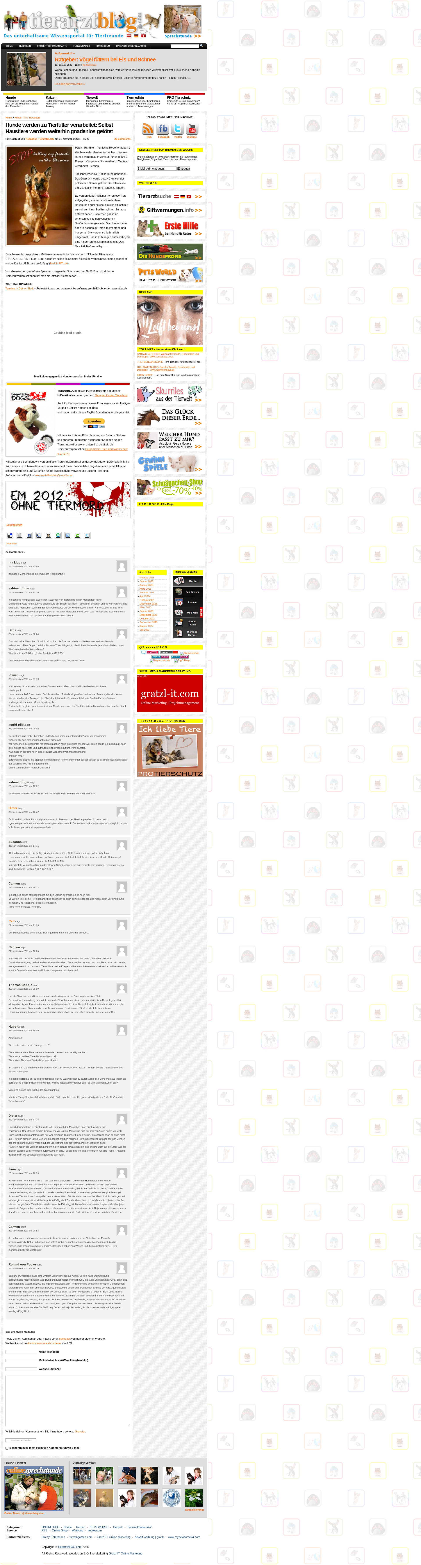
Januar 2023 (146, 611)
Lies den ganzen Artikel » (70, 84)
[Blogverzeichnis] (160, 660)
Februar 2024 (147, 600)
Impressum (103, 46)
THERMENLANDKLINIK (150, 362)
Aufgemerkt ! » (65, 53)
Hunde (17, 117)
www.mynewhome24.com (184, 1537)
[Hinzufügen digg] (20, 538)
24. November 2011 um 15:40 (24, 566)
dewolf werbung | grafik (149, 1537)
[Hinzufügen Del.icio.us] (11, 538)
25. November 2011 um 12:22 (24, 786)
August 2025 (146, 585)
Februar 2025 (147, 592)
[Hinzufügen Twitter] (88, 538)
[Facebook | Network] (163, 134)
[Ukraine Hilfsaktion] (67, 499)
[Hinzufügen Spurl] (68, 538)
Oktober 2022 (147, 618)
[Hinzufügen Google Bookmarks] (40, 538)
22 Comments (122, 139)
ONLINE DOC (50, 1527)
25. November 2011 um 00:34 (24, 634)
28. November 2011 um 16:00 (24, 1030)
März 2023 (145, 607)
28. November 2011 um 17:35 (24, 1119)
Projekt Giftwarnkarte (52, 46)
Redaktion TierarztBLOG (40, 139)
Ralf (11, 921)
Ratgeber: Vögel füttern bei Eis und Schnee (105, 59)
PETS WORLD (98, 1527)
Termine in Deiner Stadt (19, 288)
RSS (45, 1530)
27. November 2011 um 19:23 (24, 887)
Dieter (13, 808)
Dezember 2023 (148, 603)
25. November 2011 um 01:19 (24, 679)
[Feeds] (148, 134)
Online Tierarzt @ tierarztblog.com (24, 1513)
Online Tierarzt (15, 1463)
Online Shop (60, 1530)
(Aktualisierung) (194, 1509)
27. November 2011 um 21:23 (24, 925)
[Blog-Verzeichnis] (150, 653)
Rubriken (25, 46)
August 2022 (146, 626)
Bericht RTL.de (59, 263)
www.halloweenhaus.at (162, 369)
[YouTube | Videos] (192, 134)
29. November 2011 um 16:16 (24, 1268)
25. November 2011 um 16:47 (24, 812)
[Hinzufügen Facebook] (30, 538)
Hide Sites (12, 543)
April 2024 (145, 596)
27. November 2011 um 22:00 (24, 951)
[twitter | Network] (177, 134)
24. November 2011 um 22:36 (24, 592)
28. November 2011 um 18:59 (24, 1173)
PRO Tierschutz (31, 117)
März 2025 (145, 588)
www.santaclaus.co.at (161, 356)
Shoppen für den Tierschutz (111, 395)
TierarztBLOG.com (70, 1547)
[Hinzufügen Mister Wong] (49, 538)
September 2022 (148, 622)
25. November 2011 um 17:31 (24, 846)
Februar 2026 (147, 577)
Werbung (77, 1530)
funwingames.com (81, 1537)
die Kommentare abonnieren (44, 1343)
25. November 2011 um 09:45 (24, 728)
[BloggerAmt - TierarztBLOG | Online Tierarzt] (189, 653)
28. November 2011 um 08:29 (24, 989)
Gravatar (80, 1431)
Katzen (80, 1527)
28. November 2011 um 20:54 (24, 1230)
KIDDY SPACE (145, 375)
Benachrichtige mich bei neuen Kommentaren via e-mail (44, 1447)
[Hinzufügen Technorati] (78, 538)
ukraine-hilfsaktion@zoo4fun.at (53, 475)
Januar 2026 (146, 581)
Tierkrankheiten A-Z (139, 1527)
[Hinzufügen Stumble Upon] (59, 538)
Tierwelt (118, 1527)
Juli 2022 (144, 629)
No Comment (89, 65)
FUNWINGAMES (81, 46)
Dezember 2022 (148, 615)
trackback (65, 1338)
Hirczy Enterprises (53, 1537)
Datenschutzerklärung (131, 46)
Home (9, 46)
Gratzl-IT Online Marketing (113, 1537)
